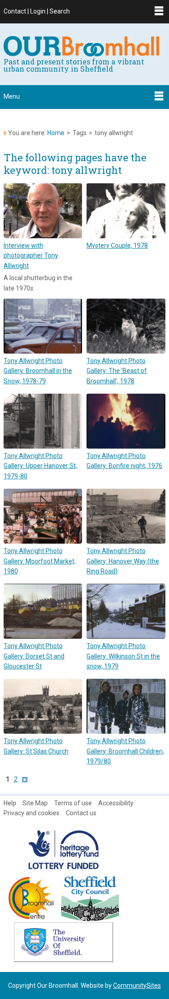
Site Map (35, 803)
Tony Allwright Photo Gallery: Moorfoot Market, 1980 (40, 561)
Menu (12, 96)
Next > (27, 779)
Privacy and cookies (31, 813)
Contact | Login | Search (37, 11)
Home (55, 132)
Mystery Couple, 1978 (117, 245)
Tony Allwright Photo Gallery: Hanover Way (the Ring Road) (123, 561)
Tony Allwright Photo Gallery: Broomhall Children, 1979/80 (125, 751)
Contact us (81, 813)
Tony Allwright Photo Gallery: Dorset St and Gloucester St (34, 656)
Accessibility (115, 803)
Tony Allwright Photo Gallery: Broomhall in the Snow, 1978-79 (38, 371)
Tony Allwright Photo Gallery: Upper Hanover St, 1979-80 (40, 466)
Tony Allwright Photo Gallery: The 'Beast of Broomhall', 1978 (117, 371)
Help (10, 803)
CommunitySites (137, 985)
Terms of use (73, 803)
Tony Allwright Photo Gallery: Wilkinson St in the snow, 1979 (123, 656)
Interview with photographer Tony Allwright (31, 255)
